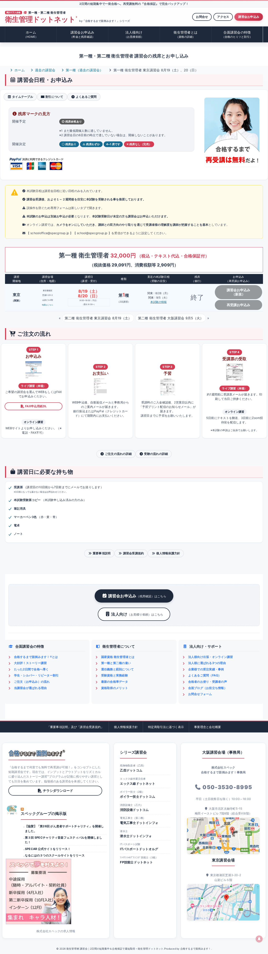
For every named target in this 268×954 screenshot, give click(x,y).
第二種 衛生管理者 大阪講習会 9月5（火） (170, 318)
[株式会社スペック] (12, 809)
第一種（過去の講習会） (84, 70)
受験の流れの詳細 (156, 453)
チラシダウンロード (58, 790)
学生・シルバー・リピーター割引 (36, 675)
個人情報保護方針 (168, 553)
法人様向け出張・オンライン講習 (210, 657)
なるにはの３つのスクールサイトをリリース (55, 855)
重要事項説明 (102, 553)
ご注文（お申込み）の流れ (32, 681)
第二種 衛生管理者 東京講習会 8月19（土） (98, 318)
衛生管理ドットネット (41, 19)
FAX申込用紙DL (36, 406)
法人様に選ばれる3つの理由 (207, 663)
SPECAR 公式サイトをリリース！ (48, 849)
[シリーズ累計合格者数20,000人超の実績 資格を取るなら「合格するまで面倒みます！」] (36, 753)
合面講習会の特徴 (237, 34)
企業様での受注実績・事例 (206, 669)
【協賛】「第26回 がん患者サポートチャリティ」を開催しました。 (64, 828)
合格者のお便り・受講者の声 (207, 681)
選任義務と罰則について (117, 669)
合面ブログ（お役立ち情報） (207, 688)
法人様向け (134, 34)
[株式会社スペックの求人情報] (56, 891)
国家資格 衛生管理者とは (118, 657)
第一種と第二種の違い (116, 663)
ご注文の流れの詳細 (118, 453)
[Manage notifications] (259, 939)
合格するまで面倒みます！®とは (36, 657)
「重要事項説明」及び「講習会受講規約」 (75, 727)
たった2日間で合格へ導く (31, 669)
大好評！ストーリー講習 (30, 663)
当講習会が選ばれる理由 (30, 688)
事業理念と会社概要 (207, 727)
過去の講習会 (44, 70)
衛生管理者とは (185, 34)
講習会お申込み (248, 16)
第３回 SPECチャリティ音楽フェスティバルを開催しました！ (63, 840)
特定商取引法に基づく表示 (166, 727)
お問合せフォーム (200, 694)
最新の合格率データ (114, 681)
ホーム (31, 34)
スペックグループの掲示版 (44, 813)
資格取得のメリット (114, 688)
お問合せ (202, 16)
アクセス (223, 16)
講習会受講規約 (133, 553)
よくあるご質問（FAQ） (204, 675)
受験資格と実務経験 (114, 675)
